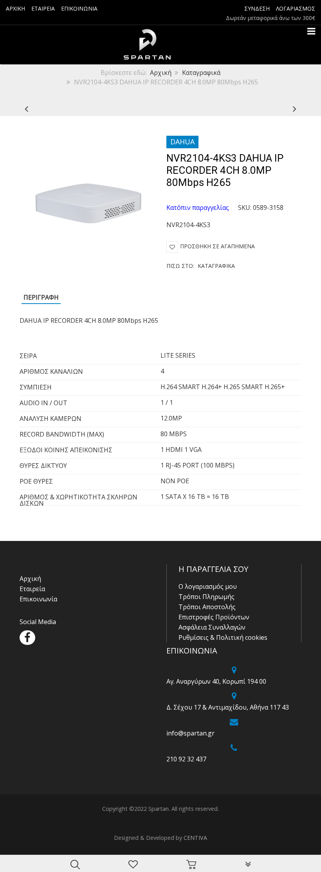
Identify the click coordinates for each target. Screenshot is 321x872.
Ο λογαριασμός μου (208, 586)
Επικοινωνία (38, 599)
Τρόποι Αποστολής (207, 607)
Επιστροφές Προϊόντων (214, 617)
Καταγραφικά (201, 72)
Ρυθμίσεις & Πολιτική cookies (223, 637)
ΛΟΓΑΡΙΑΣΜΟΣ (295, 8)
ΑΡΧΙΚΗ (15, 8)
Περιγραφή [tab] (41, 297)
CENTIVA (195, 837)
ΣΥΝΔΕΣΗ (257, 8)
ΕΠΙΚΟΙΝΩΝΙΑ (79, 8)
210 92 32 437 (186, 759)
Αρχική (160, 72)
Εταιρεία (32, 588)
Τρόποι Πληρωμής (206, 596)
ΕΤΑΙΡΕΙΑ (43, 8)
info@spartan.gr (190, 733)
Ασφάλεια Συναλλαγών (212, 627)
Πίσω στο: (200, 265)
